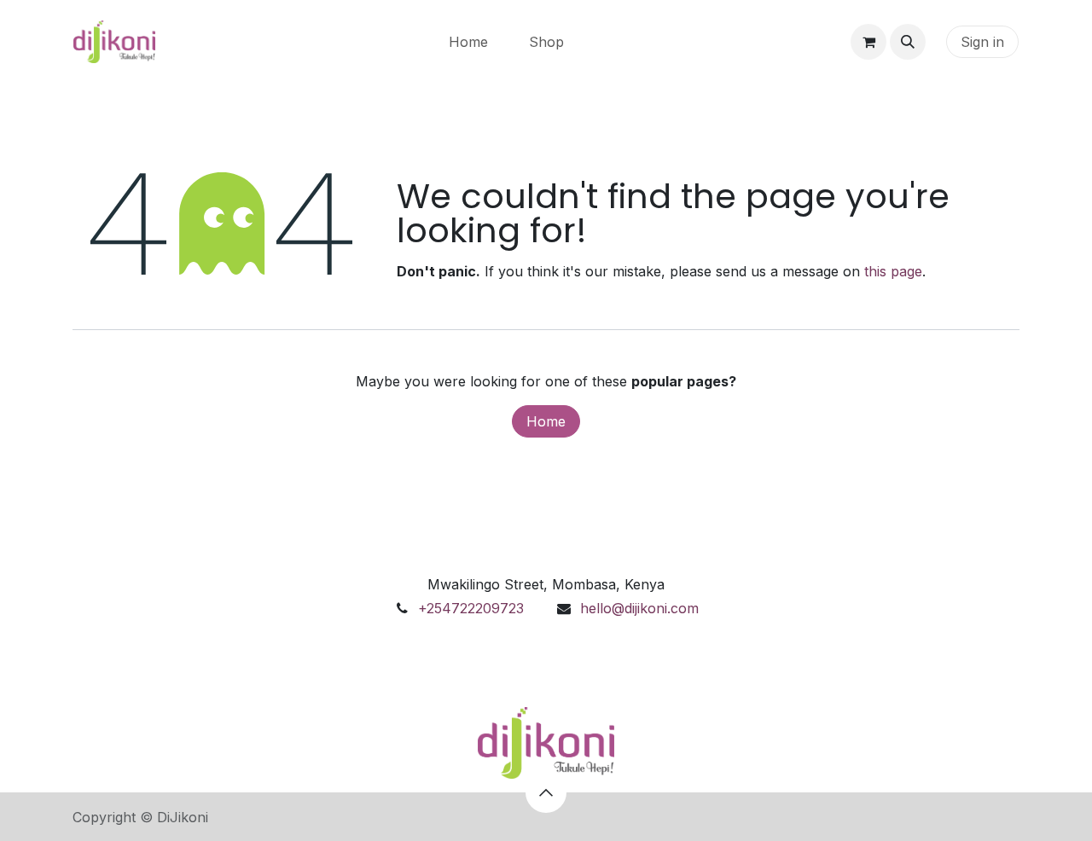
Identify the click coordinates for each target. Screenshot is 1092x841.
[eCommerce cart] (868, 42)
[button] (908, 42)
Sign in (982, 41)
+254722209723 (471, 608)
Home (546, 421)
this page (893, 271)
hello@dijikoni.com (639, 608)
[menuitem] (468, 42)
